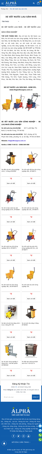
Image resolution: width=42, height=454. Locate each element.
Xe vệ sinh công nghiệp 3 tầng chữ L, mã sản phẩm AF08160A (10, 363)
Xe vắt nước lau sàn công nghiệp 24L (30, 285)
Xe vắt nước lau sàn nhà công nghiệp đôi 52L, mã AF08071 (30, 248)
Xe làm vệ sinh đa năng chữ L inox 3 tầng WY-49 (11, 324)
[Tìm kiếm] (34, 3)
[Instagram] (23, 436)
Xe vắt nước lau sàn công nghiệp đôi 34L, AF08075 (30, 208)
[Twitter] (18, 436)
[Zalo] (40, 426)
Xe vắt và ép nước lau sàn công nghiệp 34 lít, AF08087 (11, 208)
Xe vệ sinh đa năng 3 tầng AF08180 (30, 324)
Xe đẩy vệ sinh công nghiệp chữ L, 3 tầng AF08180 (10, 170)
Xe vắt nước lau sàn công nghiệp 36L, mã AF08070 (10, 285)
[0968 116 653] (40, 435)
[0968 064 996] (40, 439)
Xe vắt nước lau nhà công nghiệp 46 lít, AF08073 (10, 247)
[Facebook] (13, 436)
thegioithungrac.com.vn (17, 140)
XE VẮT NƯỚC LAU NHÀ (11, 27)
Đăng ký (36, 397)
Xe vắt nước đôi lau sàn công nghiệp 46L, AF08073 (31, 170)
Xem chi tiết (11, 183)
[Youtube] (28, 436)
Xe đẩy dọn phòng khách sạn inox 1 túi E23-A (30, 362)
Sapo (25, 452)
